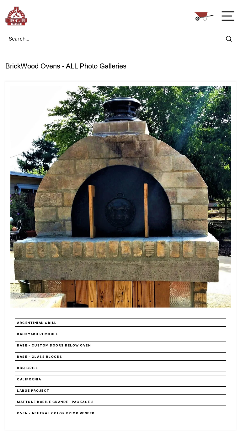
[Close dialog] (206, 123)
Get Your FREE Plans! (120, 291)
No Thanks (120, 314)
